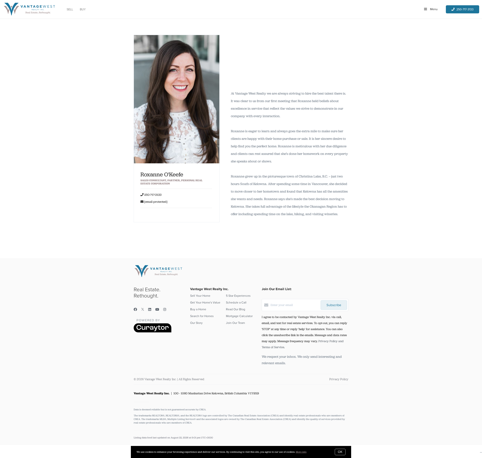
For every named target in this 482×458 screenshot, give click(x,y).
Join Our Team (235, 323)
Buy (83, 9)
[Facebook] (135, 309)
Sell (70, 9)
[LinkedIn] (149, 309)
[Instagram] (164, 309)
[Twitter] (142, 309)
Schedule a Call (236, 302)
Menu (433, 9)
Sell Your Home (200, 296)
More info (301, 451)
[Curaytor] (152, 331)
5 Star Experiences (238, 296)
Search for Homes (202, 316)
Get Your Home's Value (205, 302)
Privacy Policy (338, 379)
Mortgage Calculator (239, 316)
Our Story (196, 323)
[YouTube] (157, 309)
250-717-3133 (153, 195)
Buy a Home (198, 309)
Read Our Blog (235, 309)
